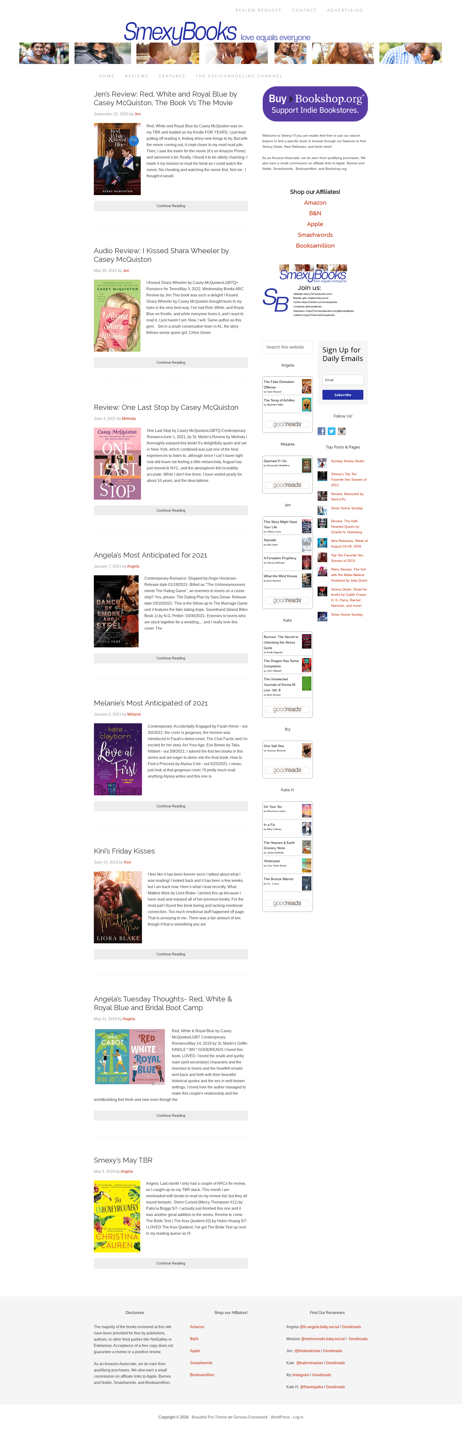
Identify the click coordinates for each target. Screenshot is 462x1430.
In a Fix (269, 825)
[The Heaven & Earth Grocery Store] (306, 853)
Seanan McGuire (276, 750)
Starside (270, 540)
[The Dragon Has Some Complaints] (306, 671)
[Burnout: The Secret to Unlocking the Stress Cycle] (306, 647)
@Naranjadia (311, 1387)
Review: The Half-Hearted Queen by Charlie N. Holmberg (346, 526)
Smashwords (315, 234)
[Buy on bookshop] (315, 121)
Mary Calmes (274, 829)
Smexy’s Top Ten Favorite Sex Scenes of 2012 (348, 479)
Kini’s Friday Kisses (124, 851)
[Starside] (306, 550)
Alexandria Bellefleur (278, 465)
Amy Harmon (274, 580)
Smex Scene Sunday (347, 508)
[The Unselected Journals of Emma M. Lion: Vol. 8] (306, 689)
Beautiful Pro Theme (209, 1417)
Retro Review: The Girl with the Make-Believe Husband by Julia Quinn (349, 574)
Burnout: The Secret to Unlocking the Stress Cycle (281, 642)
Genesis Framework (250, 1417)
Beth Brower (274, 695)
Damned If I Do (275, 461)
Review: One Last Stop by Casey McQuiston (166, 407)
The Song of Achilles (279, 400)
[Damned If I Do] (306, 472)
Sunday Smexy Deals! (348, 461)
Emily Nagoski (274, 652)
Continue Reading (170, 206)
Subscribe (342, 395)
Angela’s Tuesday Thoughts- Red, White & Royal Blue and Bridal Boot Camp (163, 1003)
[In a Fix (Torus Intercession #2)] (306, 835)
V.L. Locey (273, 883)
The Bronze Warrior (279, 879)
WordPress (280, 1417)
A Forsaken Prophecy (280, 558)
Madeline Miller (275, 404)
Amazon (315, 202)
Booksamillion (315, 245)
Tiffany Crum (274, 531)
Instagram (300, 1375)
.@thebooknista (307, 1351)
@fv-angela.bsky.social (319, 1327)
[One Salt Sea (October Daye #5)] (306, 757)
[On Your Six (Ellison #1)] (306, 816)
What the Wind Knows (280, 576)
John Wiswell (274, 670)
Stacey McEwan (276, 562)
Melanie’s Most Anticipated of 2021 (151, 703)
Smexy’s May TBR (123, 1160)
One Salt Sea (274, 746)
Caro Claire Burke (277, 865)
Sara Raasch (274, 391)
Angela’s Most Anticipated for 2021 (150, 555)
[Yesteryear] (306, 871)
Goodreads (351, 1327)
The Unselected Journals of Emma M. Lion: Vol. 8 (280, 684)
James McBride (275, 852)
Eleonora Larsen (276, 811)
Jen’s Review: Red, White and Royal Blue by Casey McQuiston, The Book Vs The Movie (165, 98)
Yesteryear (272, 861)
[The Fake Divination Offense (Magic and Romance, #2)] (306, 392)
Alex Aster (272, 544)
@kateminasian (309, 1363)
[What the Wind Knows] (306, 586)
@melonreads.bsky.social (323, 1339)
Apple (315, 224)
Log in (298, 1417)
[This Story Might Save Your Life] (306, 532)
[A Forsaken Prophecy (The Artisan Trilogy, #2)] (306, 568)
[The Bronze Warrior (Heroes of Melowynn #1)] (306, 889)
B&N (315, 213)
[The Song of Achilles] (306, 410)
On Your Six (273, 807)
